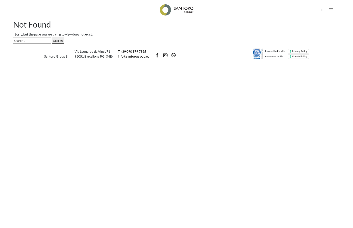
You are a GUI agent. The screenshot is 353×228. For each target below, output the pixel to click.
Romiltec (281, 51)
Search (58, 40)
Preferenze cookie (274, 56)
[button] (331, 10)
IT (322, 10)
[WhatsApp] (173, 55)
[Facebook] (157, 55)
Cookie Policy (299, 56)
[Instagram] (165, 55)
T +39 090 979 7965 (132, 51)
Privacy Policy (299, 51)
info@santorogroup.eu (134, 56)
